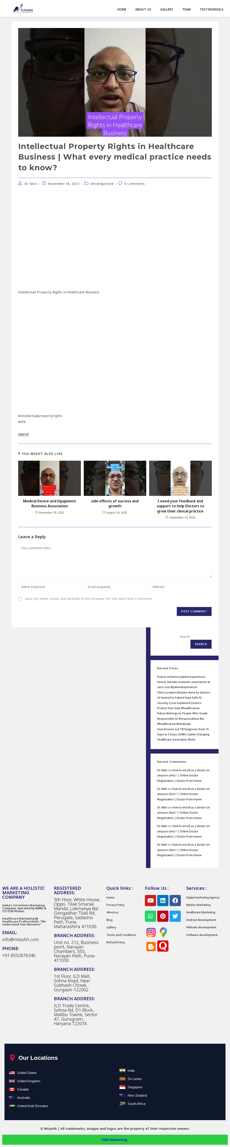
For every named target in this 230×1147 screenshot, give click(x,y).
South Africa (136, 1104)
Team (186, 9)
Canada (23, 1089)
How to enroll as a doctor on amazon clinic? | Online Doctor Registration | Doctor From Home (183, 775)
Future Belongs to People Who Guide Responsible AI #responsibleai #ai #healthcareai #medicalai (182, 718)
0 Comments (134, 183)
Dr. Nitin (30, 183)
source (23, 434)
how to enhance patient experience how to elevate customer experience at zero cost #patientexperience (183, 682)
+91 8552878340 (18, 955)
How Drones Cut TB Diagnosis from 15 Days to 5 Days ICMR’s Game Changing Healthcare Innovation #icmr (183, 734)
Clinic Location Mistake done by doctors (183, 692)
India (131, 1070)
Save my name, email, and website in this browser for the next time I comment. (89, 598)
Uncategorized (102, 183)
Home (121, 9)
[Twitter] (175, 916)
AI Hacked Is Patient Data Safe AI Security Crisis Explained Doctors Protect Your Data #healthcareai (179, 703)
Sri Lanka (135, 1079)
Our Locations (38, 1057)
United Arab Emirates (32, 1106)
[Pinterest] (162, 916)
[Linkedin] (162, 900)
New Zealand (137, 1095)
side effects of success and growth (115, 503)
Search (184, 637)
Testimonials (211, 9)
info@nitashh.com (20, 939)
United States (27, 1073)
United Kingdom (28, 1081)
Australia (23, 1097)
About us (143, 9)
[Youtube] (150, 900)
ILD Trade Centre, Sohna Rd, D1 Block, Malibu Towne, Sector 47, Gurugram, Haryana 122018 (75, 1014)
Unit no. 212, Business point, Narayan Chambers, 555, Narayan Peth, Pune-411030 (76, 951)
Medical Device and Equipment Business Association (49, 503)
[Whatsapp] (150, 916)
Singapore (135, 1087)
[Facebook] (175, 900)
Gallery (166, 9)
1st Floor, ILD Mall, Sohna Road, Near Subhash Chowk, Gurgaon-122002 (72, 983)
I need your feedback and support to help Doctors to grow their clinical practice (180, 506)
